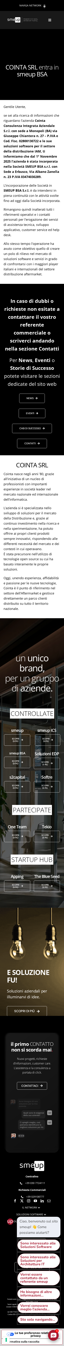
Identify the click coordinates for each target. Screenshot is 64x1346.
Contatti (49, 348)
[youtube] (35, 1200)
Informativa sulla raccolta (21, 1341)
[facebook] (15, 1200)
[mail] (48, 1200)
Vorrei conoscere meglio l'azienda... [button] (35, 1307)
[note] (38, 1227)
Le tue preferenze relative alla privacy (36, 1334)
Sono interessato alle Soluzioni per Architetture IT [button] (38, 1261)
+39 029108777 (35, 1196)
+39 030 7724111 (35, 1183)
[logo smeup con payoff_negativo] (22, 18)
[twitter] (21, 1200)
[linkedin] (42, 1200)
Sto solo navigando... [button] (37, 1319)
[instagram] (28, 1200)
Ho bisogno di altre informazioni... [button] (36, 1293)
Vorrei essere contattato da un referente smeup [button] (34, 1278)
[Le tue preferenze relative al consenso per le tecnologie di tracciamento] (6, 1339)
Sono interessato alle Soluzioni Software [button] (38, 1245)
